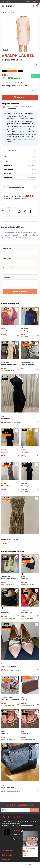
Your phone (7, 268)
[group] (20, 34)
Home (5, 12)
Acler (3, 416)
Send (34, 810)
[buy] (23, 848)
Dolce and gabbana (7, 697)
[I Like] (16, 309)
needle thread (5, 362)
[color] (22, 448)
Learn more (11, 109)
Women (12, 12)
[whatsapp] (4, 817)
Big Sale (5, 345)
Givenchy (24, 483)
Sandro (3, 449)
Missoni (23, 449)
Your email (7, 258)
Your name (7, 248)
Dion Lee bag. (30, 848)
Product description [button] (15, 187)
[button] (3, 6)
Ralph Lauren (5, 576)
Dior (22, 697)
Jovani (3, 328)
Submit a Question (20, 291)
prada (23, 576)
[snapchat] (23, 817)
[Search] (32, 6)
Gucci (3, 731)
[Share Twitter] (25, 212)
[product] (30, 839)
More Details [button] (12, 151)
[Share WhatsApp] (19, 212)
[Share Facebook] (30, 212)
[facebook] (9, 817)
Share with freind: (9, 211)
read (22, 82)
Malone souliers (6, 664)
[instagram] (18, 817)
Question (6, 278)
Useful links (5, 1)
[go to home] (10, 865)
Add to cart (21, 97)
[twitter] (14, 817)
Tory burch (24, 610)
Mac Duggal (24, 328)
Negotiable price (6, 311)
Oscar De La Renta (27, 362)
